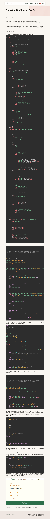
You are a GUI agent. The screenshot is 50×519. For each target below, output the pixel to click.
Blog (39, 3)
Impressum (7, 514)
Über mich (36, 3)
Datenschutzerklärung (12, 514)
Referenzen (31, 3)
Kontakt (43, 3)
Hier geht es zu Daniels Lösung (10, 508)
